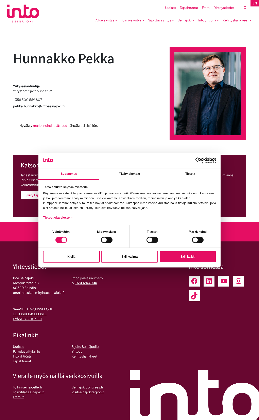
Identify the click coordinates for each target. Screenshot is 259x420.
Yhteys (77, 351)
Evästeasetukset (27, 319)
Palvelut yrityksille (26, 351)
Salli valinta (129, 256)
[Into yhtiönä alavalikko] (218, 20)
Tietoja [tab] (190, 174)
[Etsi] (245, 7)
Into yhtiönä (22, 356)
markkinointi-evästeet (50, 125)
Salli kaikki (187, 256)
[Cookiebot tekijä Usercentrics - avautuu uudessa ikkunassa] (198, 160)
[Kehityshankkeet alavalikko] (250, 20)
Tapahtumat (22, 361)
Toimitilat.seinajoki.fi (28, 392)
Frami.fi (18, 397)
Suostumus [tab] (69, 174)
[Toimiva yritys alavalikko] (143, 20)
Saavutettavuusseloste (33, 309)
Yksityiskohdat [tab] (129, 174)
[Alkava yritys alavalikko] (116, 20)
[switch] (107, 240)
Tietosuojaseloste (30, 314)
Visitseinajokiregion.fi (88, 392)
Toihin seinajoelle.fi (27, 387)
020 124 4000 (86, 283)
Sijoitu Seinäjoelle (85, 346)
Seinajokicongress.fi (87, 387)
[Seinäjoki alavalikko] (193, 20)
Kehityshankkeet (84, 356)
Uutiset (18, 346)
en (255, 3)
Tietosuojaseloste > (58, 217)
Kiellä (71, 256)
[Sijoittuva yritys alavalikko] (173, 20)
